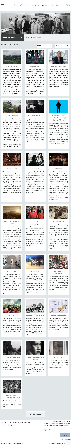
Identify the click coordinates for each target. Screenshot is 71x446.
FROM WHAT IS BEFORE (12, 357)
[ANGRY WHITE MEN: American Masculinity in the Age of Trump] (58, 107)
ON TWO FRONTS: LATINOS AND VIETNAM (11, 397)
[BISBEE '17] (58, 160)
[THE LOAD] (35, 160)
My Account (4, 422)
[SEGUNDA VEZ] (12, 160)
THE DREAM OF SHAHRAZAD (58, 272)
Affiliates (13, 425)
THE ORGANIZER (58, 222)
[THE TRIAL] (35, 213)
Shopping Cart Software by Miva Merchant (59, 443)
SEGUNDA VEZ (12, 169)
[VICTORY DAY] (58, 348)
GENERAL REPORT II (11, 271)
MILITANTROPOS (11, 66)
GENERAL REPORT (35, 271)
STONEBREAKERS (12, 116)
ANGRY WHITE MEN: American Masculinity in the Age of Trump (59, 118)
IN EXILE (12, 315)
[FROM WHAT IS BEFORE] (12, 348)
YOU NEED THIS (35, 66)
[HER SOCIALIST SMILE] (35, 107)
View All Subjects (36, 414)
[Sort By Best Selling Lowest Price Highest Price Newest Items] (44, 46)
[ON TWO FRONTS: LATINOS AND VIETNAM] (12, 387)
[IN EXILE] (12, 306)
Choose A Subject (9, 37)
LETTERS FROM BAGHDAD (35, 315)
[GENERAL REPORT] (35, 262)
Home (27, 37)
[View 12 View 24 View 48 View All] (62, 46)
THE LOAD (35, 169)
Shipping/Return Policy (24, 422)
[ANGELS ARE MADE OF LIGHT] (12, 213)
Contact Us (13, 422)
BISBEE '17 (58, 169)
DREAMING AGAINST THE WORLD (35, 358)
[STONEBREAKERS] (12, 107)
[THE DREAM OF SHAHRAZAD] (58, 262)
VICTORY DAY (58, 357)
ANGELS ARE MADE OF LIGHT (11, 223)
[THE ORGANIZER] (58, 213)
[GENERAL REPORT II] (12, 262)
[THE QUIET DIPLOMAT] (58, 57)
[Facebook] (62, 440)
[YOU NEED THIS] (35, 57)
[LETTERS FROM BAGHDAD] (35, 306)
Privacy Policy (5, 425)
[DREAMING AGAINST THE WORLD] (35, 348)
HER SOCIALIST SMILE (35, 116)
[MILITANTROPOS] (12, 57)
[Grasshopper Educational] (35, 5)
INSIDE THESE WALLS (58, 315)
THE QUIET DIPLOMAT (58, 66)
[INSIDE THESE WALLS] (58, 306)
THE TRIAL (35, 222)
